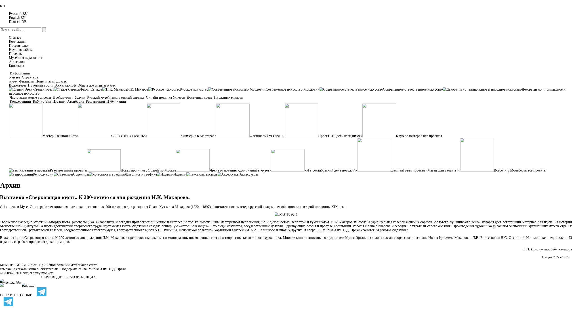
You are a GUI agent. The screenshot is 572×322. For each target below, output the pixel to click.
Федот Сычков (91, 89)
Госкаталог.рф (65, 85)
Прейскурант (63, 97)
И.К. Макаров (137, 89)
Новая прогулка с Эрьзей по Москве (148, 170)
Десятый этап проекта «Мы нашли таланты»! (425, 170)
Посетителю (18, 45)
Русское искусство (194, 89)
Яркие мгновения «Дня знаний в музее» (240, 170)
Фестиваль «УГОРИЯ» (267, 136)
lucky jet (26, 273)
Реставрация (95, 101)
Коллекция (17, 41)
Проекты (16, 53)
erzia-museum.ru (28, 269)
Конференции (20, 101)
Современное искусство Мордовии (293, 89)
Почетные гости (40, 85)
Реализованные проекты (68, 170)
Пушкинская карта (228, 97)
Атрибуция (75, 101)
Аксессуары (249, 174)
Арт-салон (17, 62)
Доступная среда (199, 97)
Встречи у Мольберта (510, 170)
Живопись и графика (141, 174)
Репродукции (43, 174)
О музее (15, 37)
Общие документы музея (96, 85)
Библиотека (42, 101)
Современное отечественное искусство (413, 89)
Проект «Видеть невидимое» (340, 136)
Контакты (16, 66)
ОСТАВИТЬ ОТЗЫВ (16, 295)
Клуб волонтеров (409, 136)
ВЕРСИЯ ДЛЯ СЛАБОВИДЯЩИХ (68, 277)
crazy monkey (43, 273)
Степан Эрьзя (43, 89)
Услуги (80, 97)
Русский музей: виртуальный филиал (115, 97)
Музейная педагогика (25, 57)
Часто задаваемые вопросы (30, 97)
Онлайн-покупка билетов (165, 97)
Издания (59, 101)
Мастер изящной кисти (60, 136)
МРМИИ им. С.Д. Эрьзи (107, 269)
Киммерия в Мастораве (198, 136)
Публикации (116, 101)
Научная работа (21, 49)
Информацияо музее (19, 75)
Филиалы (26, 81)
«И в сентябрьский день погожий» (331, 170)
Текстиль (211, 174)
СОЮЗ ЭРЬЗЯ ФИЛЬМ (129, 136)
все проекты (432, 136)
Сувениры (81, 174)
